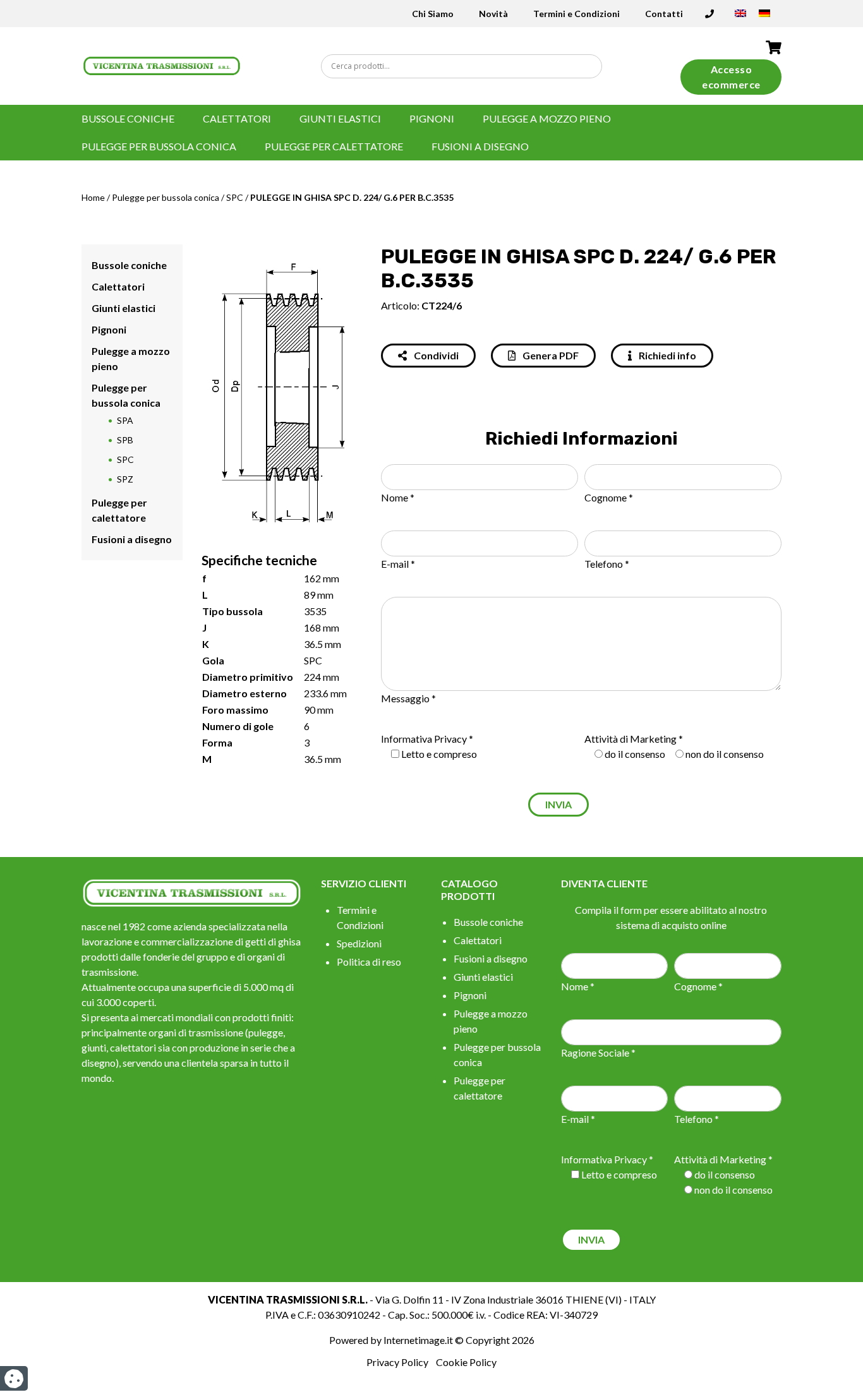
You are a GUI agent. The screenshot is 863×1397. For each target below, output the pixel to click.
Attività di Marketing (630, 739)
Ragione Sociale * (598, 1052)
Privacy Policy (397, 1362)
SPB (125, 440)
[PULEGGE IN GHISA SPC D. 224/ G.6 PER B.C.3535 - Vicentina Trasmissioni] (162, 65)
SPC (234, 197)
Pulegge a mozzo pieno (547, 118)
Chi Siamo (433, 13)
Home (93, 197)
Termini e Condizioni (576, 13)
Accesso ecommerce (731, 76)
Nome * (397, 497)
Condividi (435, 355)
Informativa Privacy (424, 739)
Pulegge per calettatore (334, 146)
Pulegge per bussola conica (158, 146)
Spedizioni (359, 943)
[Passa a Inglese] (740, 17)
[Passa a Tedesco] (764, 17)
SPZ (125, 479)
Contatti (664, 13)
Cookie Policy (466, 1362)
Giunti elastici (340, 118)
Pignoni (431, 118)
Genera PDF (550, 355)
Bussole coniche (127, 118)
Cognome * (608, 497)
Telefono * (606, 564)
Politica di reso (369, 962)
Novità (493, 13)
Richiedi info (666, 355)
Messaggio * (408, 698)
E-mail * (398, 564)
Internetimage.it (418, 1340)
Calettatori (237, 118)
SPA (125, 420)
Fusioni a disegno (480, 146)
